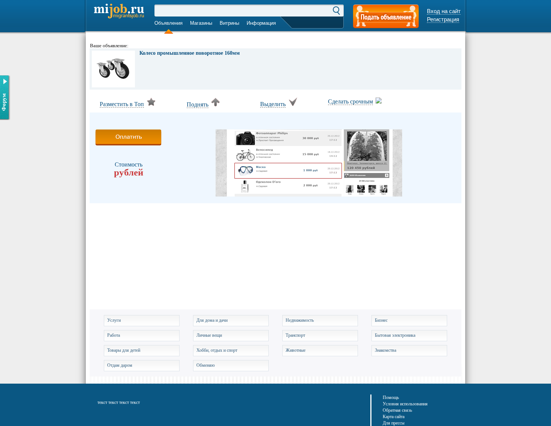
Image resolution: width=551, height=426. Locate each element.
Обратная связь (397, 410)
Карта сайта (393, 416)
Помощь (391, 397)
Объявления (168, 23)
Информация (261, 23)
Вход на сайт (444, 11)
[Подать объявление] (386, 17)
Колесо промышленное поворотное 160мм (189, 53)
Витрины (229, 23)
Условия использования (405, 403)
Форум (4, 102)
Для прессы (393, 423)
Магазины (201, 23)
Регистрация (443, 19)
